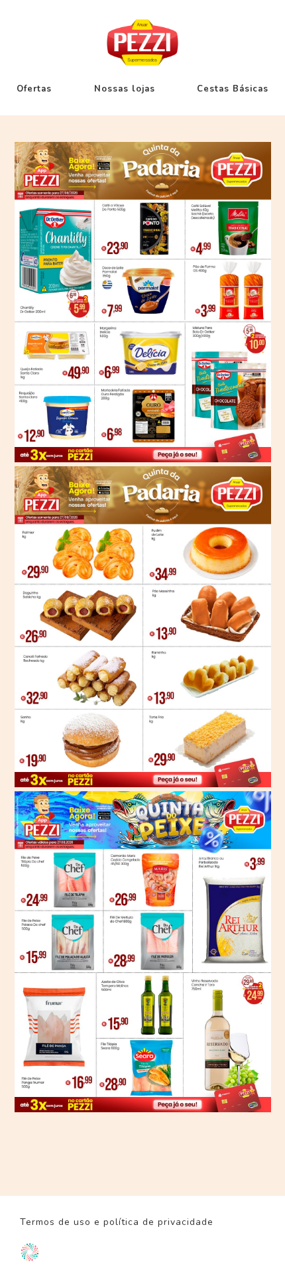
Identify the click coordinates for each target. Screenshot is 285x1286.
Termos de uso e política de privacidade (116, 1222)
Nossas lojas (124, 89)
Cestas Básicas (232, 89)
